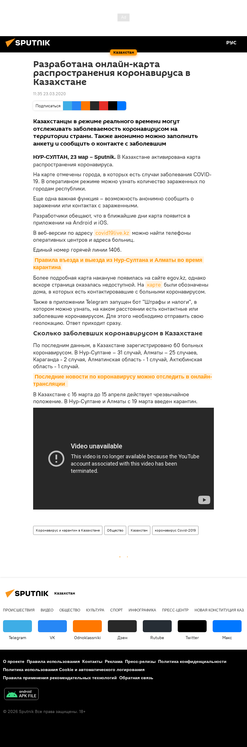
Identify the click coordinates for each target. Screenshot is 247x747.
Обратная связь (136, 677)
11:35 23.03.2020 (49, 93)
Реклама (114, 661)
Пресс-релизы (140, 661)
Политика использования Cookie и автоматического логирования (74, 669)
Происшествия (19, 610)
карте (154, 284)
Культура (95, 610)
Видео (47, 610)
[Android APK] (21, 694)
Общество (115, 530)
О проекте (13, 661)
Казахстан (139, 530)
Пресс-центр (175, 610)
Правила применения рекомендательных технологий (60, 677)
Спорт (116, 610)
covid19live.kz (112, 232)
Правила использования (53, 661)
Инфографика (142, 610)
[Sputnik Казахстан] (29, 48)
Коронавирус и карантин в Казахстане (68, 530)
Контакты (92, 661)
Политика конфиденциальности (192, 661)
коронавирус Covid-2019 (175, 530)
